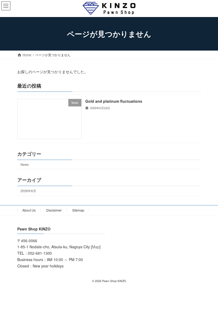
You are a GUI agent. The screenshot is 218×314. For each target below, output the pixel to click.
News (24, 164)
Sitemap (78, 210)
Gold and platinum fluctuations (113, 101)
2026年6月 (28, 190)
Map (95, 246)
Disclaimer (54, 210)
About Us (29, 210)
